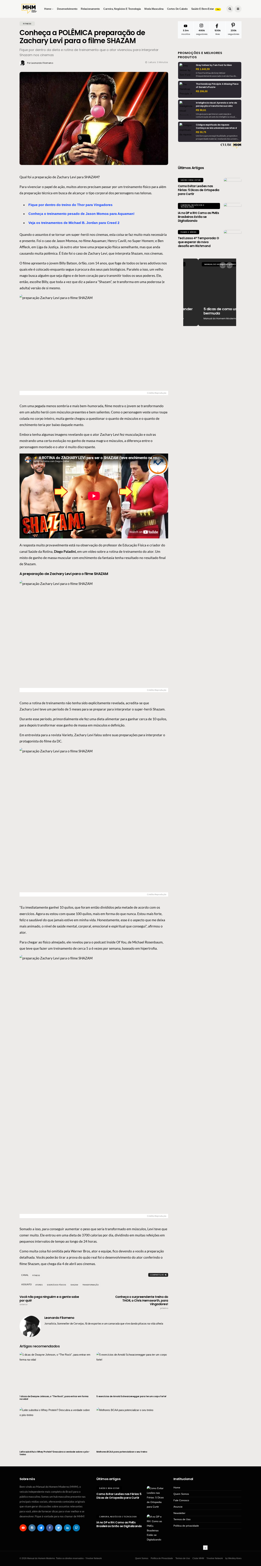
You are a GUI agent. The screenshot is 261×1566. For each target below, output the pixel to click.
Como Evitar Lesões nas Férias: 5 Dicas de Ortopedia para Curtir (198, 190)
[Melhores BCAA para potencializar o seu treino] (132, 1427)
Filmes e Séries (189, 232)
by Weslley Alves (233, 1558)
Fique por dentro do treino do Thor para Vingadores (70, 205)
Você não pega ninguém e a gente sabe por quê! (49, 1300)
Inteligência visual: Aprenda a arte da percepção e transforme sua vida (216, 104)
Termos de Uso (182, 1519)
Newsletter (179, 1513)
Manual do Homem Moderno (205, 264)
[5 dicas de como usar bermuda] (209, 292)
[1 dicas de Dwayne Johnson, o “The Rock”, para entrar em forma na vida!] (55, 1371)
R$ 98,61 (201, 110)
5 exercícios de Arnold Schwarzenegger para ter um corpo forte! (131, 1396)
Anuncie (178, 1506)
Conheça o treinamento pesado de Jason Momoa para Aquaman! (81, 214)
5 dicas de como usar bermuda (207, 311)
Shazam (74, 1285)
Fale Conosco (181, 1500)
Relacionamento (90, 8)
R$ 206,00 (202, 91)
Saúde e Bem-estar (205, 8)
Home (47, 8)
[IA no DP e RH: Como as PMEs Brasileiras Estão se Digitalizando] (232, 212)
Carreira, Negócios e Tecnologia (122, 8)
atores (39, 1285)
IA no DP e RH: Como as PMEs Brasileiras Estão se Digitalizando (198, 217)
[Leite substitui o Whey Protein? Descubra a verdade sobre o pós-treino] (55, 1427)
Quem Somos (181, 1493)
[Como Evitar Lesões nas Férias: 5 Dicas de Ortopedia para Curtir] (232, 187)
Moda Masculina (154, 8)
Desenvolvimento (67, 8)
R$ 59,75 (201, 132)
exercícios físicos (56, 1285)
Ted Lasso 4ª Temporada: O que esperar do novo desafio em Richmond (198, 242)
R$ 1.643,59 (203, 69)
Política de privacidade (186, 1525)
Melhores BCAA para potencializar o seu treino (121, 1451)
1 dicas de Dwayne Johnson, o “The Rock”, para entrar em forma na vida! (54, 1398)
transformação (90, 1285)
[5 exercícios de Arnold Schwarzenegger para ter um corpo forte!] (132, 1371)
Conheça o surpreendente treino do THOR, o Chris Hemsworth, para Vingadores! (141, 1302)
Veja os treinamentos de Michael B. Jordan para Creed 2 (73, 223)
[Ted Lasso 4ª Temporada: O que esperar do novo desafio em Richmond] (232, 239)
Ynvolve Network (214, 1558)
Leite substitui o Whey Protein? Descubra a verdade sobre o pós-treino (54, 1453)
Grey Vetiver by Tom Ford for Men (214, 65)
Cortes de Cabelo (177, 8)
